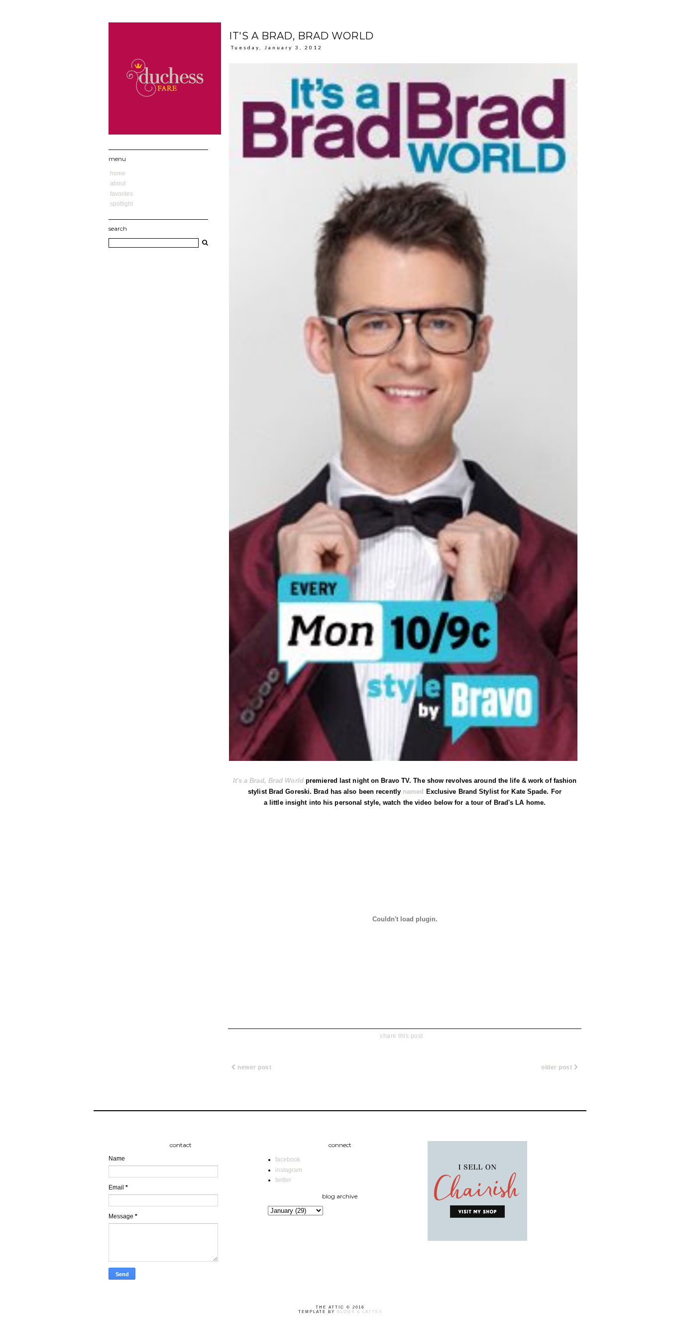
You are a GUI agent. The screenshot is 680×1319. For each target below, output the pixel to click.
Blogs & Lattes (359, 1312)
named (413, 791)
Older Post (557, 1067)
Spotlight (121, 203)
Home (117, 173)
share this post (401, 1035)
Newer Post (254, 1067)
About (117, 183)
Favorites (121, 193)
